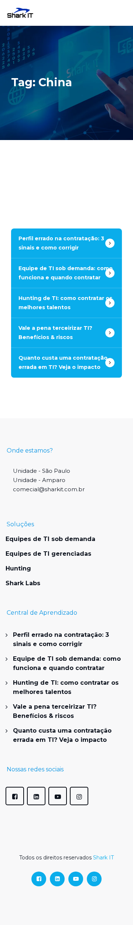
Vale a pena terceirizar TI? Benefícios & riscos (55, 333)
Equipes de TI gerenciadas (48, 553)
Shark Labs (23, 583)
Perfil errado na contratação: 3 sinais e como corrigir (61, 243)
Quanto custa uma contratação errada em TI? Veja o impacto (63, 362)
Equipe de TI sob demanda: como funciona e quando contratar (65, 273)
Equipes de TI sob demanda (50, 538)
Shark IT (103, 857)
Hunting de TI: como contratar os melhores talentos (65, 303)
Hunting (18, 568)
